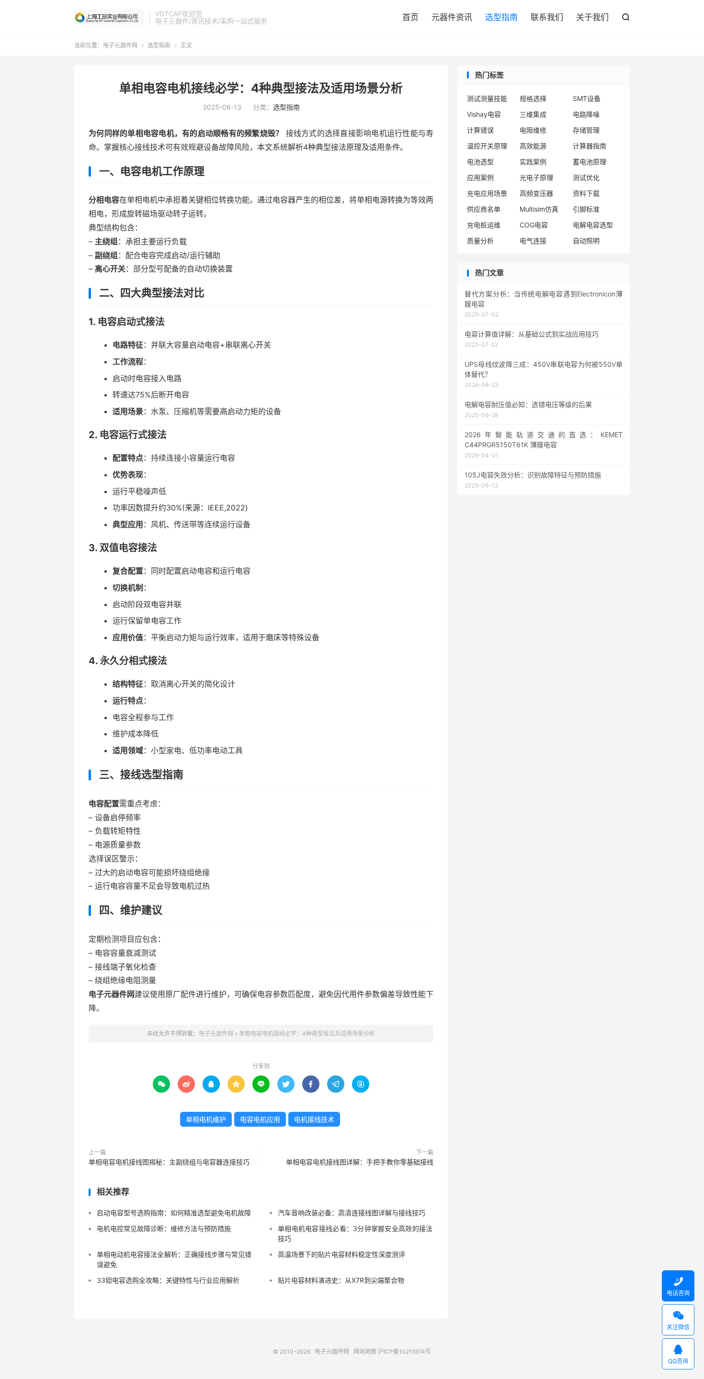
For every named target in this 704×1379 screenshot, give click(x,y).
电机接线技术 (314, 1119)
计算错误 (480, 130)
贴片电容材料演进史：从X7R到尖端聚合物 (341, 1280)
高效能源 (533, 146)
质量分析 (480, 241)
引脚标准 (586, 209)
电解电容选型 (593, 225)
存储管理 (586, 130)
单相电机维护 (206, 1119)
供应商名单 (483, 209)
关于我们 (592, 17)
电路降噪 (586, 114)
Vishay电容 (484, 114)
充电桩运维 (483, 225)
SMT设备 (587, 98)
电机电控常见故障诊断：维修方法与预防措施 (164, 1228)
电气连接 (533, 241)
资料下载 (586, 193)
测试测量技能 (487, 98)
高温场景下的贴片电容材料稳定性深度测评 (341, 1254)
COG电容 (534, 225)
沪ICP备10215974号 (404, 1351)
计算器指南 (589, 146)
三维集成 (533, 114)
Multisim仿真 (539, 209)
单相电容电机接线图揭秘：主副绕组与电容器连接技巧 (169, 1162)
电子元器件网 (109, 17)
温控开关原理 (487, 146)
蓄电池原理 (589, 162)
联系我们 (547, 17)
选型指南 (501, 17)
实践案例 (533, 162)
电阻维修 (533, 130)
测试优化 (586, 177)
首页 (410, 17)
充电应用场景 (487, 193)
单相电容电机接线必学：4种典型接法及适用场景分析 (261, 88)
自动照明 (586, 241)
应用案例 (480, 177)
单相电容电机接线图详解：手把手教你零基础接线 (359, 1162)
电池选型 (480, 162)
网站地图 (364, 1351)
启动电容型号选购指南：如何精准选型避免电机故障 (174, 1213)
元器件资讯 (451, 17)
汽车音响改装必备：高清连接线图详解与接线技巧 (351, 1213)
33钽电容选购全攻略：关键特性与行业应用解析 (168, 1280)
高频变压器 (536, 193)
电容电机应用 (260, 1119)
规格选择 (533, 98)
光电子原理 (536, 177)
